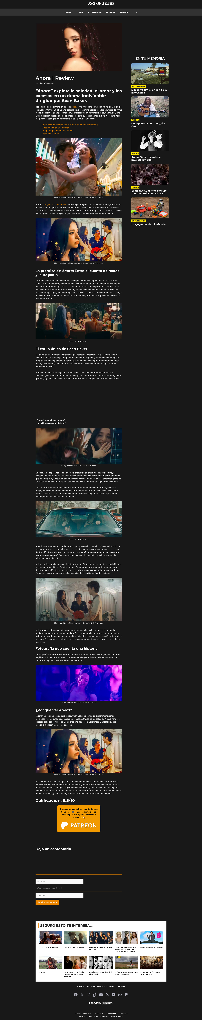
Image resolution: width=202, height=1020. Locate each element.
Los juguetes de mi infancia (148, 224)
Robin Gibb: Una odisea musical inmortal (146, 158)
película (75, 107)
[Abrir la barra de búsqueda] (136, 12)
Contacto (124, 1014)
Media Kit (99, 1014)
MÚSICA (68, 12)
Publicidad (111, 1014)
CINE (81, 12)
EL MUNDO (110, 12)
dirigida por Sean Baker (55, 204)
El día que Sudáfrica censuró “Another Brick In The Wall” (149, 192)
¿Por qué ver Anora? (51, 134)
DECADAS (124, 12)
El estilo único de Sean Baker (55, 128)
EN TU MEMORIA (94, 12)
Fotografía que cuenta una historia (57, 131)
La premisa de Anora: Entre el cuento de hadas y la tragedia (69, 125)
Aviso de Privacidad (82, 1014)
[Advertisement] (79, 399)
